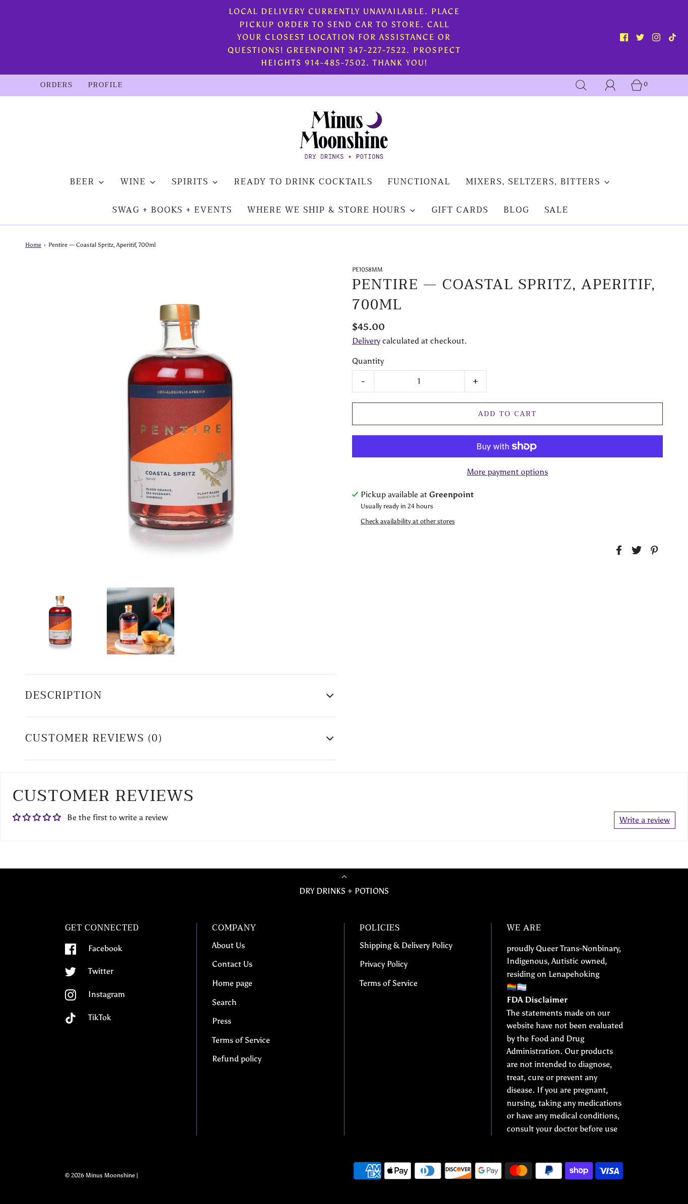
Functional (419, 182)
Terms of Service (241, 1040)
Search (224, 1002)
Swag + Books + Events (172, 210)
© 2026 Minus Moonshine (100, 1175)
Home (33, 244)
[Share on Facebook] (617, 550)
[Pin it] (652, 550)
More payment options (507, 472)
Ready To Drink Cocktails (303, 182)
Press (221, 1021)
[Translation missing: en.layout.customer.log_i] (610, 85)
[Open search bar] (581, 85)
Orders (56, 85)
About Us (228, 945)
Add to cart (507, 414)
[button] (60, 621)
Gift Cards (460, 210)
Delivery (366, 341)
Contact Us (232, 964)
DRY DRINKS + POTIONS (344, 891)
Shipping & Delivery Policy (406, 945)
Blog (516, 210)
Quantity (368, 361)
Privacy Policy (383, 964)
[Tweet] (635, 550)
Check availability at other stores (408, 521)
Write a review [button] (645, 820)
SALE (556, 210)
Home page (232, 983)
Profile (105, 85)
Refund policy (236, 1058)
